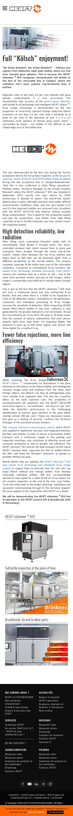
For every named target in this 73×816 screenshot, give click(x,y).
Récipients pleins (48, 728)
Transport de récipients (51, 735)
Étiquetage (44, 731)
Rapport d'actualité (49, 697)
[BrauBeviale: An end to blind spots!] (36, 645)
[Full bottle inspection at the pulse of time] (36, 593)
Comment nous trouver (17, 707)
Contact (14, 795)
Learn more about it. (36, 812)
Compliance (42, 798)
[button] (34, 149)
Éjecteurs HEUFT (47, 738)
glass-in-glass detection (57, 101)
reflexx (16, 383)
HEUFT (7, 383)
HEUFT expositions (48, 700)
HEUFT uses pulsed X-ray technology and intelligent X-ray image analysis (36, 465)
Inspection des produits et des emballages (18, 763)
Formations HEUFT (14, 724)
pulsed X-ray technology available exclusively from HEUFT (36, 271)
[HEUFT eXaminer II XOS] (36, 542)
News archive (46, 710)
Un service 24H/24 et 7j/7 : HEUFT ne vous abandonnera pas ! (19, 731)
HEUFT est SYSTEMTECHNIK (19, 697)
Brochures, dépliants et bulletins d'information (51, 706)
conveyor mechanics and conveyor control (30, 427)
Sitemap (57, 798)
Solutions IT (45, 742)
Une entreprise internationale (13, 702)
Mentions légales (33, 795)
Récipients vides (47, 724)
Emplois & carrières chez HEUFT (18, 712)
